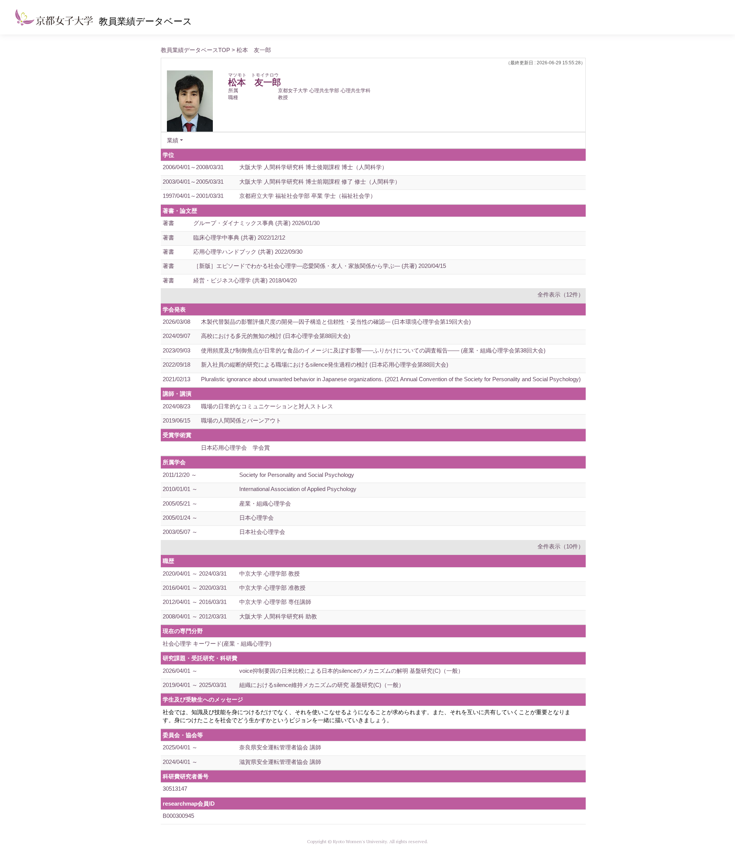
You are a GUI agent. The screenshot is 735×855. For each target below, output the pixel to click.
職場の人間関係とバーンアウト (241, 420)
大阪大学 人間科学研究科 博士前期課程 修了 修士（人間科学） (319, 181)
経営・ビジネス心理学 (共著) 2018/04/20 (245, 280)
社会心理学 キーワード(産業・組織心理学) (217, 643)
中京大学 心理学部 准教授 (272, 587)
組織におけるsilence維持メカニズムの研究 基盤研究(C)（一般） (321, 685)
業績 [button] (172, 140)
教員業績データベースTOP (195, 50)
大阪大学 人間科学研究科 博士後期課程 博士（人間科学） (313, 167)
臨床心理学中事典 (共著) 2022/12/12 (239, 237)
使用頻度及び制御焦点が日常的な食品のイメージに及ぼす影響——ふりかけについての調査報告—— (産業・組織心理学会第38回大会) (373, 350)
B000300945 (178, 816)
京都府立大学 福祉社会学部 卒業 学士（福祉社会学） (307, 196)
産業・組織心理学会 (265, 503)
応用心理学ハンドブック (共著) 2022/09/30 (247, 251)
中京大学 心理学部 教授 (269, 573)
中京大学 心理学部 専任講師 (275, 602)
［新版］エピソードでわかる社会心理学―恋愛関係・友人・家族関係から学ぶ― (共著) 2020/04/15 (319, 266)
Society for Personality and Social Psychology (296, 475)
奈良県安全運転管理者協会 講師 (280, 747)
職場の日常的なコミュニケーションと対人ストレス (267, 406)
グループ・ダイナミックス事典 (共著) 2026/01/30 (256, 223)
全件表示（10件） (560, 546)
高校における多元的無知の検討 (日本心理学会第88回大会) (275, 336)
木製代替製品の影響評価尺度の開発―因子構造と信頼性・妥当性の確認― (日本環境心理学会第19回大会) (336, 321)
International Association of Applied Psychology (297, 489)
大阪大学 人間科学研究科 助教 (278, 616)
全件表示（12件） (560, 294)
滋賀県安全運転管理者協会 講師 (280, 762)
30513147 (175, 788)
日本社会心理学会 (262, 532)
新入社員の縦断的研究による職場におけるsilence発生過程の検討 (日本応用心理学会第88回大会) (324, 364)
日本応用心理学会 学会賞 (235, 447)
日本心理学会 (256, 517)
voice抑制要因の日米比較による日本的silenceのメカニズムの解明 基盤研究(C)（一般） (351, 670)
